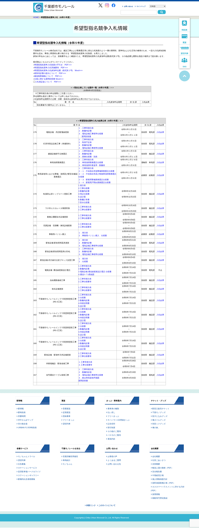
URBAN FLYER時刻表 (27, 427)
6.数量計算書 (83, 199)
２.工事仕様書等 (85, 365)
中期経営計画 (158, 475)
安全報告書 (157, 471)
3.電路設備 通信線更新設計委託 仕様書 (94, 272)
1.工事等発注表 (84, 207)
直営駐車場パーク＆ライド (29, 471)
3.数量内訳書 (83, 191)
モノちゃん (67, 464)
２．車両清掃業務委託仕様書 (90, 162)
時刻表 (184, 30)
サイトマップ (141, 6)
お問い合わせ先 (114, 464)
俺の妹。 (156, 427)
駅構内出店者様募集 (26, 479)
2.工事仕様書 (83, 188)
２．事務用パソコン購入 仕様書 (92, 235)
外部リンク (91, 505)
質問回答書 (86, 136)
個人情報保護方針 (159, 479)
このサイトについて (106, 505)
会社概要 (156, 456)
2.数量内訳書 (83, 269)
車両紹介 (66, 460)
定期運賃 (66, 412)
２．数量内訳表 (85, 372)
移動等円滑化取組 (159, 498)
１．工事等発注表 (86, 128)
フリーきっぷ (68, 420)
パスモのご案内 (114, 435)
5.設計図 (82, 197)
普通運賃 (66, 409)
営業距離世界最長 (70, 456)
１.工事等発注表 (85, 362)
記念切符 (111, 424)
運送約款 (111, 439)
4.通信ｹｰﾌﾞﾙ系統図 (86, 274)
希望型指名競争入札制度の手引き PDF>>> (53, 65)
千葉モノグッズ (159, 412)
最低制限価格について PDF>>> (48, 76)
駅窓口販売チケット (160, 409)
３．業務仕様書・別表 (87, 157)
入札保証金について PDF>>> (48, 82)
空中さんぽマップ (25, 420)
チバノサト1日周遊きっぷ (119, 420)
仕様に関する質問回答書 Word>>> (48, 79)
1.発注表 (82, 185)
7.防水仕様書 (83, 202)
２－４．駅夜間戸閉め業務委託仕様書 (94, 182)
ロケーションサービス (27, 468)
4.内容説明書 (83, 303)
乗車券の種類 (113, 409)
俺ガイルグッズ (159, 420)
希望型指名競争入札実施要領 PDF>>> (51, 67)
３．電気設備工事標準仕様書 (90, 134)
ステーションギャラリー (28, 475)
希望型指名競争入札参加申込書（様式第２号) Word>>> (59, 70)
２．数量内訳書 (85, 131)
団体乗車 (66, 416)
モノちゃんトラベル (26, 456)
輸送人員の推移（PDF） (162, 468)
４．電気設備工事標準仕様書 (90, 148)
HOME (36, 17)
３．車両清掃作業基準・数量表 (91, 165)
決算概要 (156, 464)
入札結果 (160, 132)
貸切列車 (66, 424)
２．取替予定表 (85, 142)
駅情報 (21, 409)
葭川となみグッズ (159, 416)
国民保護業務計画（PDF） (163, 483)
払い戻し (111, 412)
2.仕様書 (82, 297)
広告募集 (22, 464)
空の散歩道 (22, 424)
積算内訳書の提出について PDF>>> (50, 73)
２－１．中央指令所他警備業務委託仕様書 (96, 171)
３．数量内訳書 (85, 145)
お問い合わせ (128, 6)
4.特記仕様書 (83, 194)
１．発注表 (83, 233)
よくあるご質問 (114, 460)
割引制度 (111, 427)
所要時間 (22, 416)
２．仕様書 (83, 261)
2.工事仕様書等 (84, 209)
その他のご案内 (114, 431)
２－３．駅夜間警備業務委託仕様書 (93, 179)
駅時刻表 (22, 412)
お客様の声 (112, 456)
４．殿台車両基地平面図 (88, 378)
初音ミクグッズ (159, 424)
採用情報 (156, 494)
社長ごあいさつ (159, 460)
